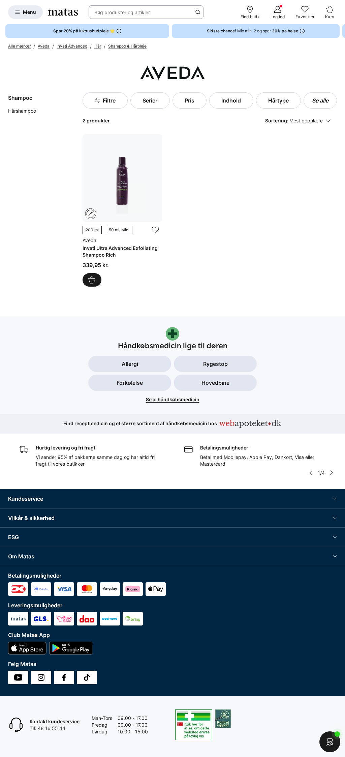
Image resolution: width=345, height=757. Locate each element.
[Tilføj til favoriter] (155, 230)
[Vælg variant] (92, 280)
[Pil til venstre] (311, 472)
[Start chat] (329, 741)
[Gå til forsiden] (63, 12)
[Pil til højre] (339, 31)
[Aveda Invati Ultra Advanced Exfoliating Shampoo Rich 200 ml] (122, 210)
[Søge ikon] (197, 12)
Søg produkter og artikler (122, 12)
